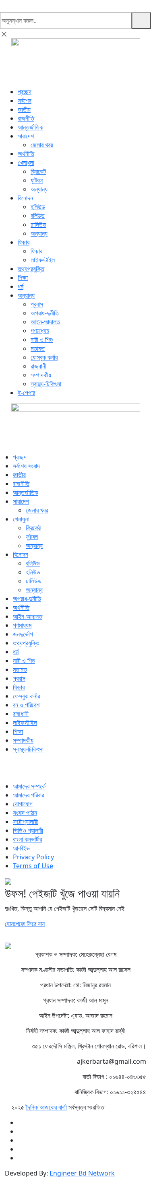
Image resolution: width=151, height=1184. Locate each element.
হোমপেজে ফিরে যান (25, 923)
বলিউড (38, 215)
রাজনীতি (26, 118)
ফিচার (23, 242)
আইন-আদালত (45, 321)
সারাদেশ (26, 136)
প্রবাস (37, 304)
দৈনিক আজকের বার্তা (46, 1107)
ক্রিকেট (38, 171)
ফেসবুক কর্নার (44, 357)
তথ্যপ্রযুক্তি (31, 268)
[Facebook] (2, 770)
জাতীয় (24, 109)
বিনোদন (25, 198)
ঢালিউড (38, 224)
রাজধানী (38, 366)
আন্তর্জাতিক (30, 127)
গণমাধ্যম (40, 330)
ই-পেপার (26, 392)
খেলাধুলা (26, 162)
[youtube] (16, 770)
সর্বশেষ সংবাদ (26, 465)
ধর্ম (20, 286)
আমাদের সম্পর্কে (29, 786)
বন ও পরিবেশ (26, 704)
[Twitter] (7, 770)
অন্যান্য (39, 189)
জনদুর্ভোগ (23, 634)
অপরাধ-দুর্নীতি (45, 313)
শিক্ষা (23, 277)
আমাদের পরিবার (28, 795)
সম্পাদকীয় (41, 375)
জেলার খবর (42, 144)
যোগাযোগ (23, 803)
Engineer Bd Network (82, 1173)
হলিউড (38, 206)
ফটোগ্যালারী (25, 821)
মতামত (38, 348)
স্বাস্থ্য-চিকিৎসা (46, 383)
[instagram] (12, 770)
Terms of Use (33, 865)
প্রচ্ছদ (24, 91)
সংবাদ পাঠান (25, 812)
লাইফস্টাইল (43, 259)
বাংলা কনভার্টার (27, 839)
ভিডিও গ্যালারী (28, 830)
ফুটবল (37, 180)
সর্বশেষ (24, 100)
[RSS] (21, 770)
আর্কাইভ (21, 848)
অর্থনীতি (26, 153)
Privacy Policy (33, 856)
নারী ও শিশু (42, 339)
